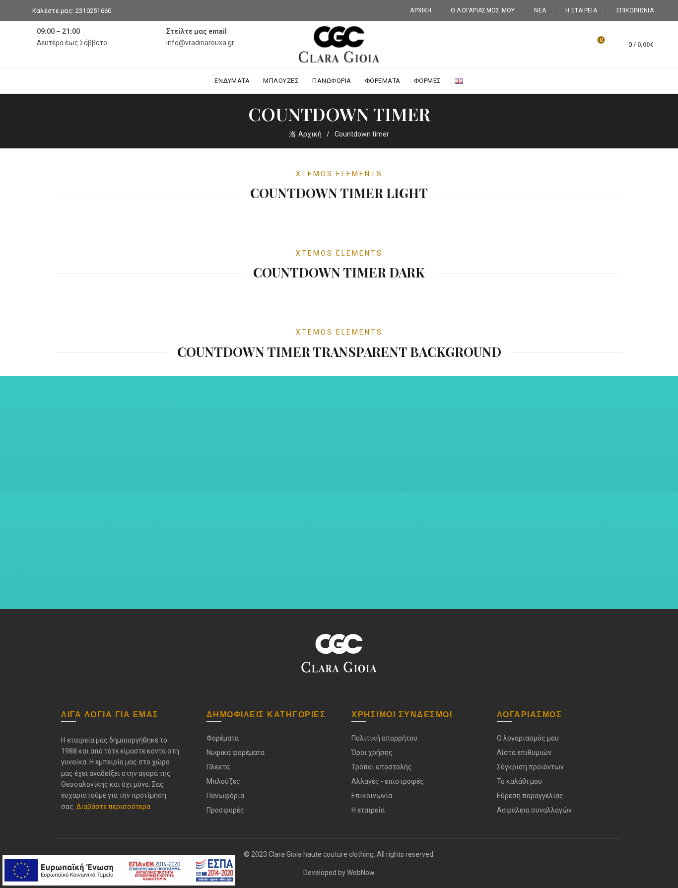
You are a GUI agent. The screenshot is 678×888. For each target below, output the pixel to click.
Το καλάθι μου (519, 781)
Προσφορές (225, 810)
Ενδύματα (232, 80)
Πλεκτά (218, 767)
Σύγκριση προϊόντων (530, 767)
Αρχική (420, 10)
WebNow (361, 873)
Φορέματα (383, 80)
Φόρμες (427, 80)
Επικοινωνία (635, 10)
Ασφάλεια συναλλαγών (534, 810)
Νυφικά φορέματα (235, 752)
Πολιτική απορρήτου (384, 738)
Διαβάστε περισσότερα (113, 807)
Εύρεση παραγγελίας (530, 796)
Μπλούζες (281, 80)
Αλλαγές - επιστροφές (387, 781)
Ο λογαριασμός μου (483, 10)
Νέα (540, 10)
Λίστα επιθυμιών (601, 40)
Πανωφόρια (331, 80)
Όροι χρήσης (372, 752)
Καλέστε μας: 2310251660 (72, 10)
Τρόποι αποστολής (381, 767)
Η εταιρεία (581, 10)
